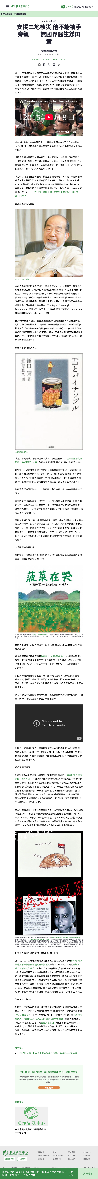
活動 (54, 1152)
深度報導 (45, 59)
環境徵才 (41, 1152)
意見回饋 (86, 1159)
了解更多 (71, 1173)
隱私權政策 (57, 1159)
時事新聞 (45, 50)
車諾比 (63, 59)
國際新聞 (53, 50)
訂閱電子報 (79, 6)
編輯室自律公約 (43, 1155)
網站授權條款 (58, 1155)
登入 (69, 6)
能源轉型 (35, 59)
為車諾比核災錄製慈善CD (41, 634)
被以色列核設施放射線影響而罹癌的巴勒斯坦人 (67, 937)
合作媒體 (86, 1155)
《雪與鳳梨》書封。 (21, 452)
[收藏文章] (39, 64)
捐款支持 (89, 6)
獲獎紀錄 (71, 1159)
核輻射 (54, 59)
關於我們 (71, 1152)
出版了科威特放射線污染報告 (40, 939)
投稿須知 (41, 1159)
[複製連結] (58, 64)
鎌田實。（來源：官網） (22, 279)
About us (87, 1152)
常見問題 (71, 1155)
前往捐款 (49, 1087)
